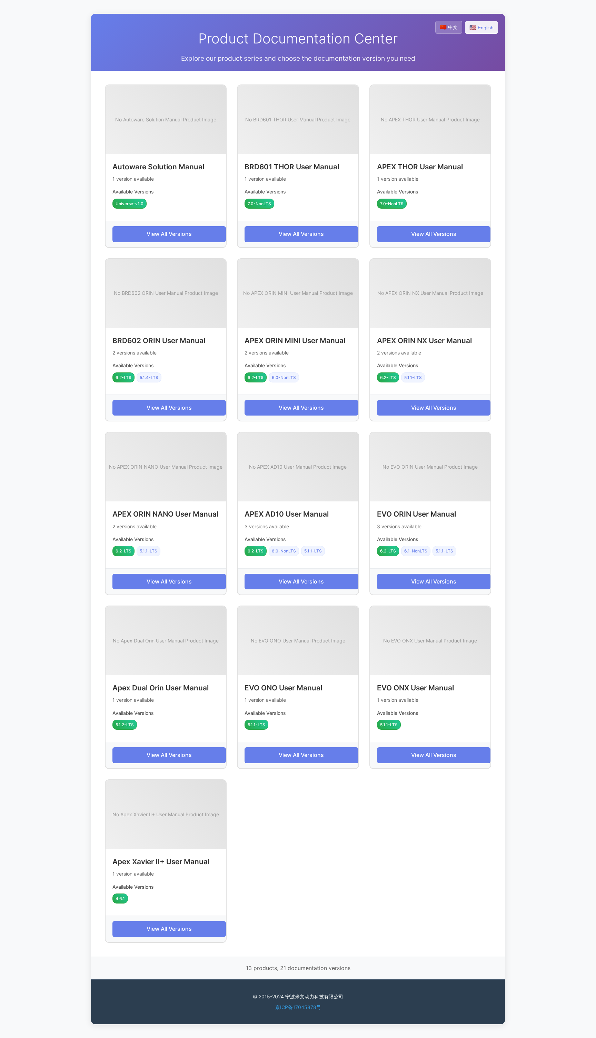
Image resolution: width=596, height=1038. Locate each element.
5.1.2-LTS (125, 724)
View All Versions (169, 233)
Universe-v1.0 (129, 203)
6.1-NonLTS (415, 550)
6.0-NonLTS (284, 377)
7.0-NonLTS (259, 203)
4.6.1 (120, 898)
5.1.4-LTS (149, 377)
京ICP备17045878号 (298, 1007)
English (481, 27)
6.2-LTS (123, 377)
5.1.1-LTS (413, 377)
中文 (449, 27)
